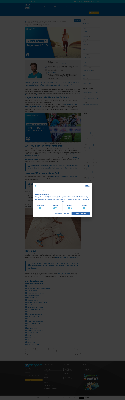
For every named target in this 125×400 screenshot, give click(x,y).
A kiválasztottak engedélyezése (62, 213)
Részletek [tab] (62, 190)
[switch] (55, 208)
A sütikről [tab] (82, 190)
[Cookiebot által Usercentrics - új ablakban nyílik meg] (84, 186)
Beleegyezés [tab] (43, 190)
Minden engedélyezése (81, 213)
